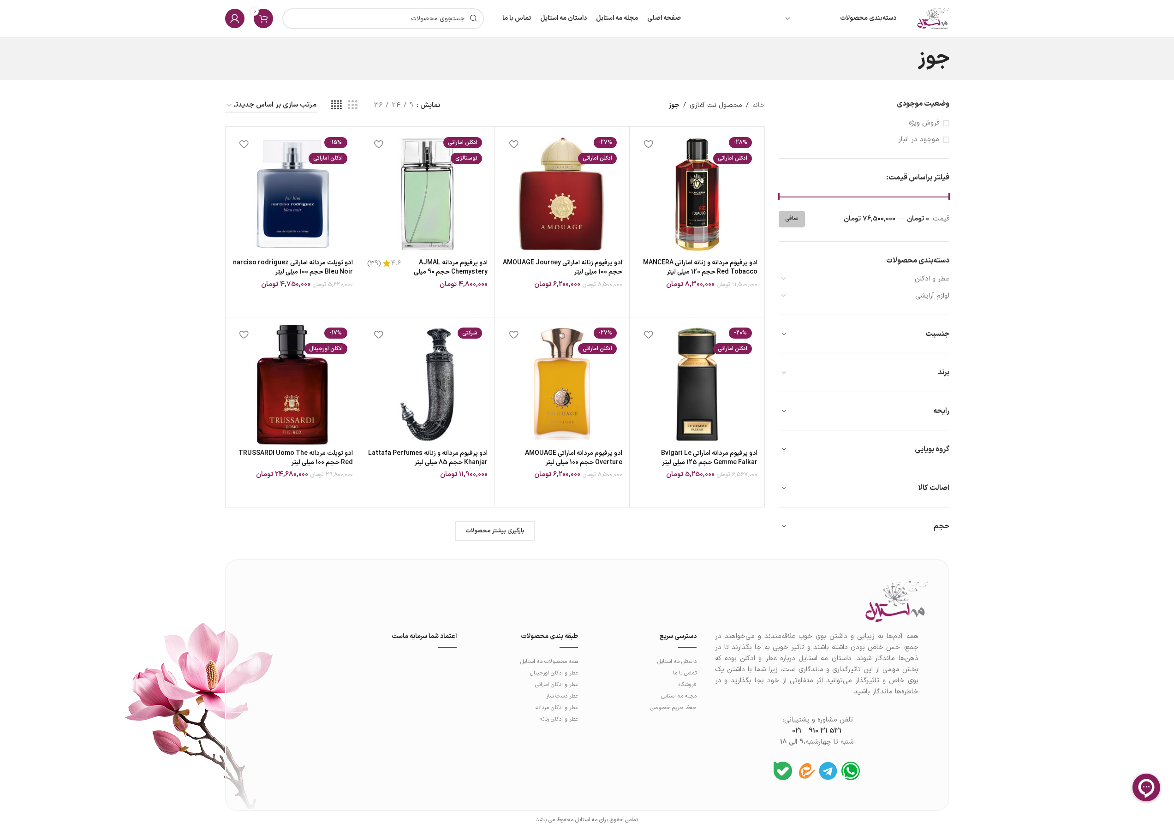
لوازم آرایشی (932, 296)
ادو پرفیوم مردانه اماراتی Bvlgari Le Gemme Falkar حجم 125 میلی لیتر (709, 457)
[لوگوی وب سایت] (933, 18)
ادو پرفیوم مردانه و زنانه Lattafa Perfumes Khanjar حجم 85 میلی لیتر (428, 457)
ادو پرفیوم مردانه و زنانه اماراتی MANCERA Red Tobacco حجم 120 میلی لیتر (700, 267)
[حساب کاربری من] (234, 18)
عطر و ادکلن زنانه (559, 719)
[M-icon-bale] (783, 771)
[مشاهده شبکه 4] (336, 105)
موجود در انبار (918, 139)
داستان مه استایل (676, 661)
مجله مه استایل (678, 696)
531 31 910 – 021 (816, 731)
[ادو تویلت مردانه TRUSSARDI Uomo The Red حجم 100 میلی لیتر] (292, 384)
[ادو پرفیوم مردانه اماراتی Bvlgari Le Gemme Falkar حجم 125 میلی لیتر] (697, 384)
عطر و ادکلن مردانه (557, 708)
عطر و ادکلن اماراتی (556, 684)
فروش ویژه (924, 123)
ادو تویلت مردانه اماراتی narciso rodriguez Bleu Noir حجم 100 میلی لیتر (293, 267)
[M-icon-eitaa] (805, 771)
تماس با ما (684, 673)
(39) (374, 263)
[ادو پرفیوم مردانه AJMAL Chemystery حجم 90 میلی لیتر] (427, 194)
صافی (792, 219)
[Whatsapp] (850, 771)
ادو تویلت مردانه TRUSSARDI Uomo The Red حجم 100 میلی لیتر (295, 457)
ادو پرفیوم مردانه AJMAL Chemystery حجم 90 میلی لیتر (451, 272)
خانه (758, 105)
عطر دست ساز (562, 696)
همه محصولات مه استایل (549, 661)
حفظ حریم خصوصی (673, 708)
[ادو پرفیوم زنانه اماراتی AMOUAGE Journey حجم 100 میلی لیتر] (562, 194)
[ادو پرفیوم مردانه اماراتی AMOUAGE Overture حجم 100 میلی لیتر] (562, 384)
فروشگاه (687, 684)
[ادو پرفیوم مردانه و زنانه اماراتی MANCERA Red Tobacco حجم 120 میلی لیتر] (697, 194)
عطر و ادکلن (932, 279)
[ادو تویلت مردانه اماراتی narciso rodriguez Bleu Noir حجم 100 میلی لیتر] (292, 194)
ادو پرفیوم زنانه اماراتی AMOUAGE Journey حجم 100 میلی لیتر (562, 267)
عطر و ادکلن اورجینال (554, 673)
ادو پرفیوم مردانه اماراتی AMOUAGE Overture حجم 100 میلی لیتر (573, 457)
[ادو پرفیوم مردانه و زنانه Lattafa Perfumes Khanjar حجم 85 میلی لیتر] (427, 384)
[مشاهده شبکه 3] (352, 105)
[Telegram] (828, 771)
